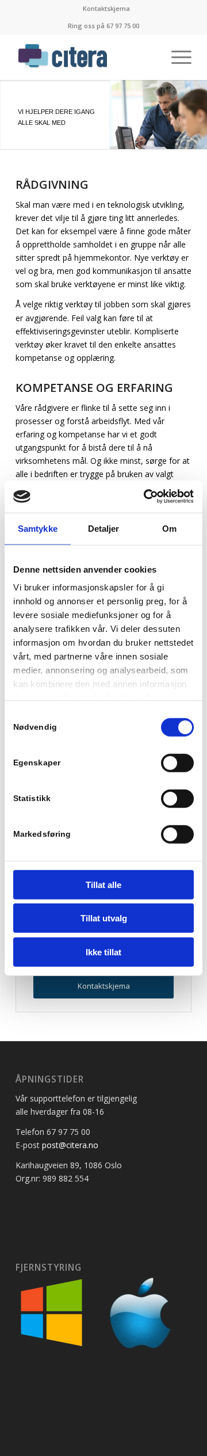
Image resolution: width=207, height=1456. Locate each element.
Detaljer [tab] (104, 528)
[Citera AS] (86, 57)
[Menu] (175, 57)
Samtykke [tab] (37, 528)
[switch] (177, 762)
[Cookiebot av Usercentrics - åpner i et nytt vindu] (146, 496)
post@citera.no (70, 1144)
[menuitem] (106, 9)
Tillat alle (103, 884)
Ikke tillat (103, 951)
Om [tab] (169, 528)
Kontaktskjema (106, 8)
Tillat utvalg (103, 918)
